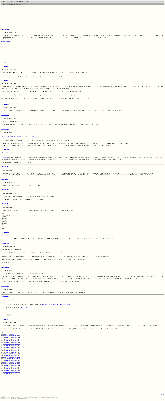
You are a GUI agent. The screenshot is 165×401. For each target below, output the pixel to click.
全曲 (14, 4)
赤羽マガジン (12, 315)
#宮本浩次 (55, 304)
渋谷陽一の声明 (5, 157)
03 (6, 334)
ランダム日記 (4, 62)
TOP (2, 4)
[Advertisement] (39, 18)
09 (15, 335)
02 (5, 334)
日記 (17, 4)
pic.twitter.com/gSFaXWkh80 (64, 304)
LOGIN (19, 4)
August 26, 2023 (23, 307)
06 (10, 334)
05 (9, 334)
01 (3, 334)
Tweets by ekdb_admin (6, 41)
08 (13, 334)
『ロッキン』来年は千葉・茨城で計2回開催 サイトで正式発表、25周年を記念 (20, 136)
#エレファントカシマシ (47, 304)
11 (17, 335)
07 (12, 334)
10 (16, 335)
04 (8, 334)
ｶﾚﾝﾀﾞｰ (7, 4)
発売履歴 (11, 4)
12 (19, 335)
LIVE (4, 4)
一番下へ (162, 7)
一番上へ (162, 394)
